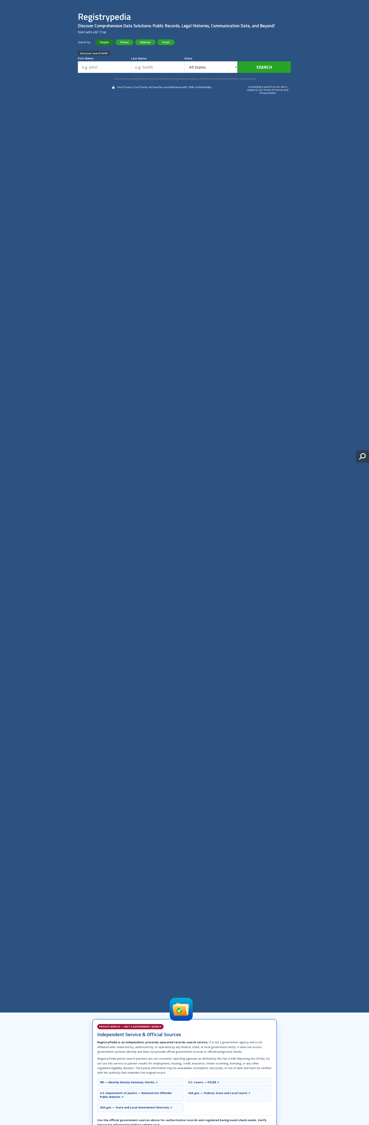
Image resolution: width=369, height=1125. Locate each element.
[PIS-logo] (181, 1009)
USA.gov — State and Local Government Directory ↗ (136, 1107)
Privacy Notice (267, 92)
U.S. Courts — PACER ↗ (203, 1082)
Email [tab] (166, 42)
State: (188, 58)
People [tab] (104, 42)
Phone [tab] (124, 42)
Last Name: (139, 58)
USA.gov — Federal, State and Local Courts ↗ (219, 1093)
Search (264, 67)
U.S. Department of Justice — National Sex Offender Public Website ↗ (136, 1095)
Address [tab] (145, 42)
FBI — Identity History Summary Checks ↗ (129, 1082)
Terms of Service (273, 89)
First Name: (86, 58)
